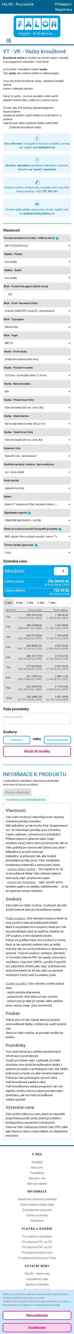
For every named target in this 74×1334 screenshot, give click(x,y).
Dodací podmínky (37, 1215)
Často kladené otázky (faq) (37, 1204)
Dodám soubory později (57, 740)
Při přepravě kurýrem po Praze (37, 1258)
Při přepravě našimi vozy (37, 1252)
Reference (37, 1220)
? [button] (57, 238)
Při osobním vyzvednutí (37, 1236)
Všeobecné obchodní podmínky (37, 1199)
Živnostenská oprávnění (37, 1210)
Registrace (63, 9)
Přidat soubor (17, 740)
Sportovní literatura (37, 1284)
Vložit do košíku (37, 751)
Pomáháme (37, 1173)
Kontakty (37, 1162)
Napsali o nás (37, 1178)
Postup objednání (17, 792)
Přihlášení (62, 4)
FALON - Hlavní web (37, 1273)
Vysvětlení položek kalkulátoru (26, 799)
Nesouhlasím (37, 1315)
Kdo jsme (37, 1167)
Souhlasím (37, 1327)
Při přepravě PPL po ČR (37, 1242)
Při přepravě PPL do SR (37, 1247)
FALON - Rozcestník (18, 4)
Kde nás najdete (37, 1183)
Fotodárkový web (37, 1279)
